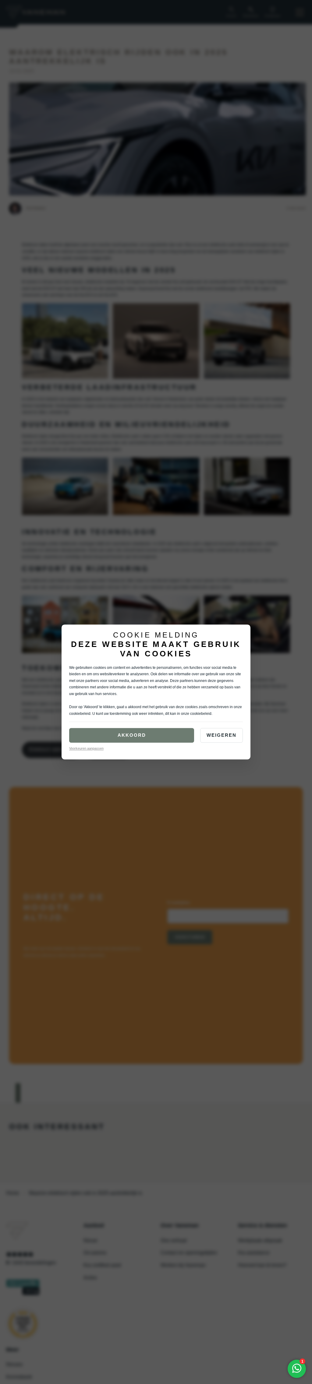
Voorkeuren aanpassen (86, 748)
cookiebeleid (79, 713)
